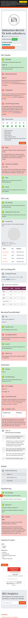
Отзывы (5, 258)
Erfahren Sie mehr (13, 5)
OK (23, 1)
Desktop (4, 546)
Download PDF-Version (8, 47)
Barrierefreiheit (5, 554)
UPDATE (15, 39)
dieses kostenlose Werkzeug (10, 402)
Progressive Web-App (7, 558)
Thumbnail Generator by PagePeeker (9, 617)
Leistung (4, 552)
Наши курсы (6, 252)
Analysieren (4, 565)
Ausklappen (22, 143)
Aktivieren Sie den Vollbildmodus (14, 569)
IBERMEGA (5, 614)
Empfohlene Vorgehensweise (9, 555)
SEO (3, 557)
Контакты (5, 261)
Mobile (3, 547)
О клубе (5, 255)
